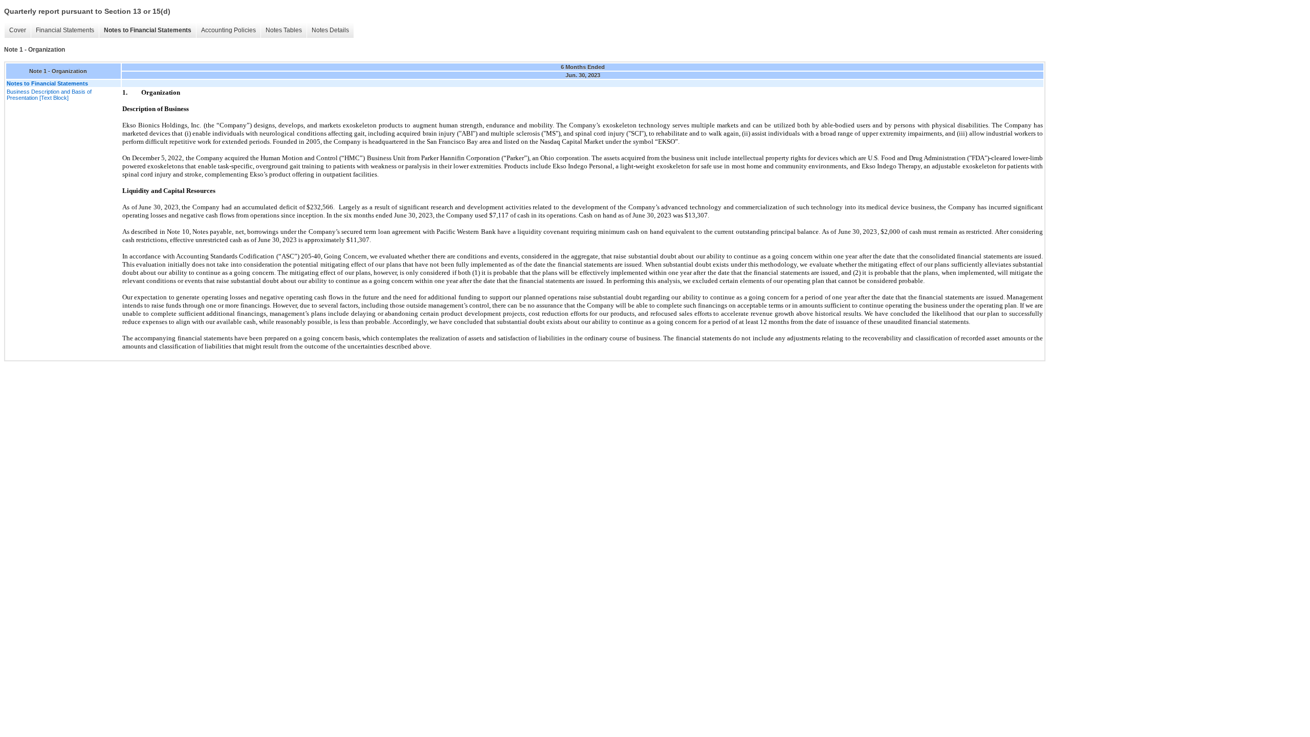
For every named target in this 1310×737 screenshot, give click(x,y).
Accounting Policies (228, 30)
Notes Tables (284, 30)
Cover (17, 30)
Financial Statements (65, 30)
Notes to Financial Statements (147, 30)
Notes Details (330, 30)
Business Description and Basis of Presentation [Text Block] (49, 95)
